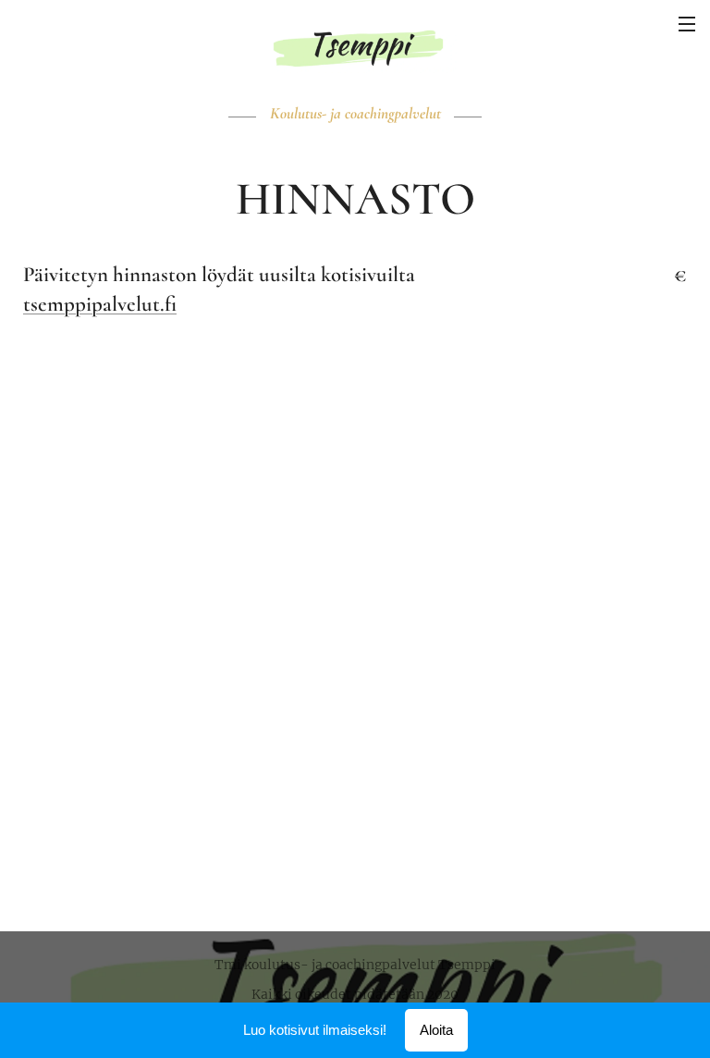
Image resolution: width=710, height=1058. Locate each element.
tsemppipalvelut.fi (100, 304)
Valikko (686, 23)
